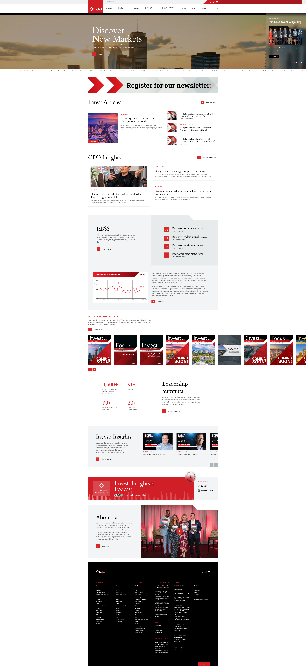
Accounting (138, 597)
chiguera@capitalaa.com (180, 628)
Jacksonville (16, 70)
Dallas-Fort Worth (160, 70)
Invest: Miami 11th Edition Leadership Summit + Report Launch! (162, 593)
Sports (136, 623)
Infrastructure (138, 612)
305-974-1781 (177, 630)
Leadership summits (149, 8)
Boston (141, 70)
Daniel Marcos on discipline (161, 642)
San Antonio (107, 70)
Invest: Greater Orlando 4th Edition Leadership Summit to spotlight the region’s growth (181, 593)
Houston (7, 70)
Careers (195, 592)
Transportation (138, 632)
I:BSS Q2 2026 (158, 625)
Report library (120, 8)
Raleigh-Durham (96, 70)
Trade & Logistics (139, 630)
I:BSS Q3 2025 (158, 632)
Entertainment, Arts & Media (142, 606)
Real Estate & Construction (141, 619)
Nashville (46, 70)
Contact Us (196, 588)
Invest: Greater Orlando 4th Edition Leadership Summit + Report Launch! (162, 587)
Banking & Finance (139, 601)
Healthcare (137, 610)
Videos (203, 8)
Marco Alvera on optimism (161, 644)
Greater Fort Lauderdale (174, 70)
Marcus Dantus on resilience (161, 652)
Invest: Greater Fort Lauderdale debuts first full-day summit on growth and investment (181, 599)
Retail (136, 621)
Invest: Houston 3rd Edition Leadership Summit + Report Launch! (162, 614)
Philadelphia (75, 70)
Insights (184, 8)
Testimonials (197, 590)
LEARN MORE (274, 59)
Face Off (137, 590)
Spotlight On (138, 585)
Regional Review (139, 592)
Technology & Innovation (141, 626)
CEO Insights (138, 594)
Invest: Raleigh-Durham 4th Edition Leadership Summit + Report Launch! (162, 609)
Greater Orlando (188, 70)
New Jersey (55, 70)
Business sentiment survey (168, 8)
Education (137, 603)
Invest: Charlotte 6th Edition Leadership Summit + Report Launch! (162, 603)
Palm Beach (65, 70)
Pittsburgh (85, 70)
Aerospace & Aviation (140, 599)
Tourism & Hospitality (140, 628)
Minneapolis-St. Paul (35, 70)
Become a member (198, 597)
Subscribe (111, 1)
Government (138, 608)
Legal (136, 617)
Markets (109, 8)
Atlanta (134, 70)
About (213, 8)
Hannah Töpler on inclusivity (161, 650)
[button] (294, 62)
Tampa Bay (128, 70)
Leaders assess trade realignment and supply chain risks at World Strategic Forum (181, 618)
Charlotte (149, 70)
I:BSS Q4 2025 (158, 630)
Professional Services (140, 614)
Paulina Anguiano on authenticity (160, 647)
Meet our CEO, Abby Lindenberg (201, 599)
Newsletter (196, 594)
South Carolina (117, 70)
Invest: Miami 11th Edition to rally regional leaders (182, 588)
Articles (136, 8)
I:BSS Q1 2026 (158, 628)
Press (194, 8)
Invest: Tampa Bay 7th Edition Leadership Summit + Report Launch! (162, 598)
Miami (24, 70)
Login (107, 1)
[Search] (217, 8)
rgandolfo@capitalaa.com (180, 639)
